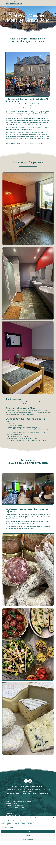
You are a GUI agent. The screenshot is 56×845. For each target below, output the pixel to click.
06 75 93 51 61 (15, 815)
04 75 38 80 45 (13, 813)
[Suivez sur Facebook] (26, 781)
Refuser (28, 835)
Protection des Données (27, 842)
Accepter (28, 831)
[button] (54, 818)
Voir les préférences (28, 839)
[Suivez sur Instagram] (30, 781)
